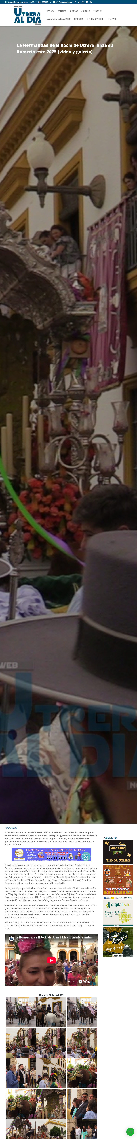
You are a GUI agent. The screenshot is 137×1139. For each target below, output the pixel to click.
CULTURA (85, 11)
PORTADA (49, 11)
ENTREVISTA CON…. (96, 19)
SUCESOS (74, 11)
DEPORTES (78, 19)
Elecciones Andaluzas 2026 (57, 19)
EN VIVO (112, 19)
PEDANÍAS (97, 11)
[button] (130, 1132)
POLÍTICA (62, 11)
